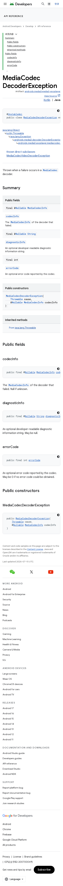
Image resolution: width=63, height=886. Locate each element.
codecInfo (12, 216)
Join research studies (13, 803)
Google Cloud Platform (15, 839)
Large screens (10, 673)
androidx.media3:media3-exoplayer (42, 91)
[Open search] (43, 4)
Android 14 (8, 723)
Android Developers (12, 26)
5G (4, 660)
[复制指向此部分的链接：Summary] (23, 188)
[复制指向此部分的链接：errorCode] (22, 447)
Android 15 (8, 718)
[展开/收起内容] (16, 34)
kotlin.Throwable (15, 133)
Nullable (21, 208)
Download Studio (11, 768)
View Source (50, 96)
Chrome (7, 829)
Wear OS (7, 678)
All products (9, 845)
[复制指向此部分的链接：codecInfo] (21, 359)
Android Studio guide (14, 753)
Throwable (16, 299)
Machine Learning (12, 639)
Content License (35, 549)
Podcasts (7, 620)
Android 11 (8, 739)
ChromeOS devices (13, 684)
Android (7, 589)
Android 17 (8, 708)
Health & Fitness (11, 644)
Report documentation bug (16, 792)
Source (6, 604)
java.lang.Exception (20, 136)
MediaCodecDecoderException (40, 117)
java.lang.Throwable (25, 327)
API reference (13, 16)
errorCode (12, 268)
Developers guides (12, 758)
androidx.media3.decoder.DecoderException (38, 139)
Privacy (6, 654)
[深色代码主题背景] (58, 111)
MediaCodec (50, 170)
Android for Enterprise (14, 594)
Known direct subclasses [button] (28, 153)
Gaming (7, 634)
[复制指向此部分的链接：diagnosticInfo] (27, 403)
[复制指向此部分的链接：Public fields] (28, 345)
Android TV (8, 694)
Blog (5, 615)
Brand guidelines (33, 856)
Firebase (7, 834)
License (17, 856)
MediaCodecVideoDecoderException (28, 155)
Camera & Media (11, 649)
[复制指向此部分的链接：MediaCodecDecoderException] (53, 505)
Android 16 (8, 713)
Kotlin (47, 100)
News (5, 609)
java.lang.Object (11, 130)
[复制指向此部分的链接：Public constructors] (42, 491)
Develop (29, 26)
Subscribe (44, 869)
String (31, 233)
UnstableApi (15, 114)
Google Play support (13, 798)
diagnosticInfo (15, 242)
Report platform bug (13, 787)
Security (7, 599)
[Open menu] (5, 4)
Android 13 (8, 729)
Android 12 (8, 734)
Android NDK (9, 774)
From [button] (22, 327)
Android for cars (11, 689)
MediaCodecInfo (37, 208)
